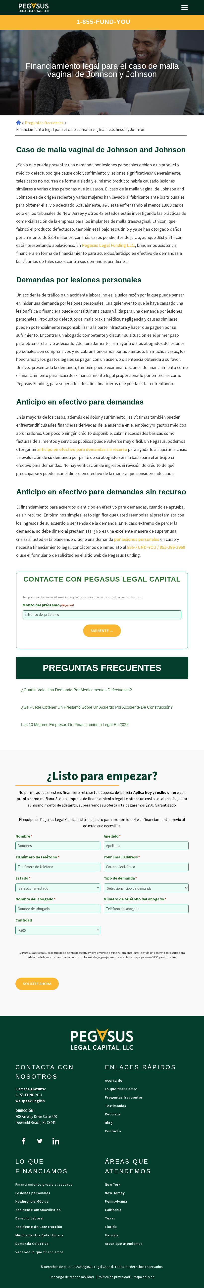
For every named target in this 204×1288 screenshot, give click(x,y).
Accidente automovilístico (38, 1210)
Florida (111, 1227)
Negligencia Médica (32, 1202)
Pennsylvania (116, 1202)
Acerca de (113, 1081)
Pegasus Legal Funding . (108, 245)
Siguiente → (102, 630)
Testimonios (115, 1106)
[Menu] (185, 7)
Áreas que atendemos (124, 1244)
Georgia (112, 1236)
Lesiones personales (32, 1193)
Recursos (113, 1115)
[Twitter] (39, 1141)
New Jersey (115, 1193)
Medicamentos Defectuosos (39, 1236)
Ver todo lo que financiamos (39, 1253)
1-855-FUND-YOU (103, 21)
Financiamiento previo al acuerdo (44, 1185)
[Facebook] (23, 1141)
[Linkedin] (55, 1141)
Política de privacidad (114, 1277)
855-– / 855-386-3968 (156, 547)
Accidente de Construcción (38, 1227)
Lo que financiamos (121, 1089)
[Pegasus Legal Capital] (33, 7)
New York (113, 1185)
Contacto (113, 1132)
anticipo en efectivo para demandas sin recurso (82, 449)
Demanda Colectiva (32, 1244)
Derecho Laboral (29, 1219)
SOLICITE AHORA (37, 984)
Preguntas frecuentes (44, 123)
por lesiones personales (136, 539)
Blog (109, 1123)
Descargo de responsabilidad (72, 1277)
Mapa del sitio (144, 1277)
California (113, 1210)
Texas (110, 1219)
